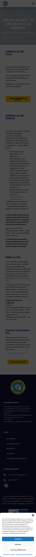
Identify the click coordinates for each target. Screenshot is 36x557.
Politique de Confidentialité (24, 554)
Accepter (18, 539)
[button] (33, 515)
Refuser (18, 544)
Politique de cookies (9, 554)
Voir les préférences (18, 550)
